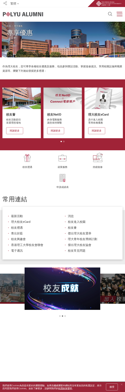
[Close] (122, 384)
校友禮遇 (17, 227)
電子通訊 (17, 250)
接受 (112, 386)
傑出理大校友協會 (79, 245)
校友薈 (72, 227)
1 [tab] (61, 141)
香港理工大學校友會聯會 (27, 245)
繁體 (13, 3)
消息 (71, 216)
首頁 (9, 25)
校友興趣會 (18, 239)
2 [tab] (62, 316)
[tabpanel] (21, 113)
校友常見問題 (76, 250)
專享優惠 (18, 25)
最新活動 (17, 216)
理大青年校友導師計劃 (82, 239)
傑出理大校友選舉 (79, 233)
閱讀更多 (15, 130)
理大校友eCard (20, 222)
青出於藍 (17, 233)
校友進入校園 (76, 222)
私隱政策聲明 (65, 388)
